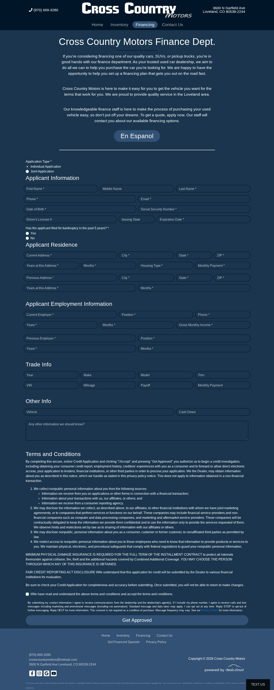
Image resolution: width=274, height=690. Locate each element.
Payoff (145, 385)
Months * (90, 265)
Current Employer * (40, 314)
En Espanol (137, 136)
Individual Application (45, 166)
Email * (146, 199)
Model (145, 375)
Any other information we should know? (57, 424)
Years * (31, 325)
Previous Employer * (41, 338)
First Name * (35, 188)
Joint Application (42, 171)
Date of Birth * (36, 209)
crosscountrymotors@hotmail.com (53, 659)
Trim (201, 375)
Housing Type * (152, 265)
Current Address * (39, 255)
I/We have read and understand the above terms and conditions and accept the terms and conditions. (101, 594)
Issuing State (131, 219)
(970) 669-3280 (45, 10)
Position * (128, 314)
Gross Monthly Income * (196, 325)
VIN (29, 385)
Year (29, 375)
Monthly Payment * (211, 265)
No (32, 238)
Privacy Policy (209, 610)
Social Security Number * (159, 209)
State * (183, 255)
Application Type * (39, 161)
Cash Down (187, 412)
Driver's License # (39, 219)
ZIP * (220, 255)
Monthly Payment (210, 385)
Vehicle (31, 412)
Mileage (89, 385)
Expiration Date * (172, 219)
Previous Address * (40, 278)
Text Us (258, 684)
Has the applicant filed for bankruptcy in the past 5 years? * (67, 228)
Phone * (32, 199)
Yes (33, 233)
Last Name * (187, 188)
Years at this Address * (42, 265)
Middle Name (112, 188)
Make (87, 375)
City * (125, 255)
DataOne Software (92, 683)
